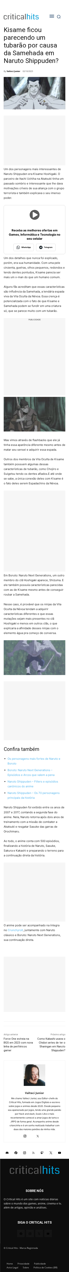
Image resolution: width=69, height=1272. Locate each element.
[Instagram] (25, 1135)
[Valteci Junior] (34, 1075)
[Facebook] (16, 1152)
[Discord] (7, 1152)
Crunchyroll (15, 930)
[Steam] (31, 1135)
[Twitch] (42, 1152)
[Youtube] (59, 1152)
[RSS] (33, 1152)
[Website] (44, 1135)
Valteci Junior (13, 71)
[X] (37, 1135)
